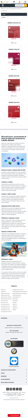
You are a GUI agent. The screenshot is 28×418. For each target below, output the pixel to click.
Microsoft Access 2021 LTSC (14, 23)
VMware (14, 309)
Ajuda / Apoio (9, 393)
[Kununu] (17, 389)
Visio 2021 (15, 302)
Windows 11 (15, 306)
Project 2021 (15, 298)
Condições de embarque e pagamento (10, 394)
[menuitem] (25, 2)
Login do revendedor (14, 392)
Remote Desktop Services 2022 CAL (20, 291)
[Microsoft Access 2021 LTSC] (14, 32)
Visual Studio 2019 (16, 297)
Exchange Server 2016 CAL (18, 289)
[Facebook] (7, 389)
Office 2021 (3, 289)
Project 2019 (15, 300)
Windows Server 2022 (5, 293)
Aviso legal (19, 395)
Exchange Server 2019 (5, 308)
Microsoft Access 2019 (14, 49)
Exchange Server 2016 (5, 309)
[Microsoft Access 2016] (14, 85)
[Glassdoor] (14, 389)
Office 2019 (3, 291)
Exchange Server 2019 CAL (6, 311)
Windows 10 (15, 308)
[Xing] (11, 389)
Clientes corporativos (6, 392)
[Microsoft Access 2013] (14, 111)
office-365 (23, 392)
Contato (14, 393)
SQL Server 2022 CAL (5, 304)
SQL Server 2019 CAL (5, 306)
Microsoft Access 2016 (14, 76)
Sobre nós (19, 393)
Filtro (4, 14)
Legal (20, 392)
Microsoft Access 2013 (14, 102)
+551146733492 (14, 331)
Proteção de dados (10, 395)
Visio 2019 (15, 304)
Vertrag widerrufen (15, 415)
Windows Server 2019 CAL (6, 298)
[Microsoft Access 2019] (14, 58)
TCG (15, 395)
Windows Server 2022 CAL (6, 297)
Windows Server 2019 (5, 295)
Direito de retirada (21, 394)
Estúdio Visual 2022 (17, 295)
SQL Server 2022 (4, 300)
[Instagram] (20, 389)
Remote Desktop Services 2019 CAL (20, 293)
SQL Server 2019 (4, 302)
